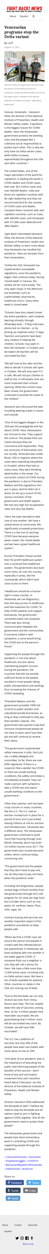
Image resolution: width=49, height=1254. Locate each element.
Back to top (28, 1244)
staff (10, 43)
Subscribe (32, 1225)
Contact (18, 1225)
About (13, 16)
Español (24, 16)
